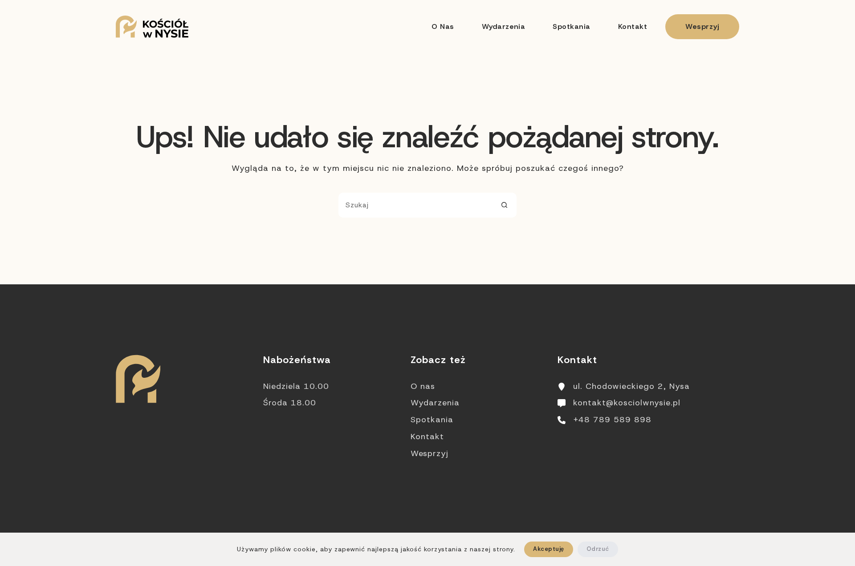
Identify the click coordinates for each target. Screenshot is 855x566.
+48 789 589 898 (612, 419)
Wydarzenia (503, 26)
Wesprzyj (702, 26)
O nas (443, 26)
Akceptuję (548, 549)
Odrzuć (597, 549)
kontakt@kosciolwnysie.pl (626, 402)
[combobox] (415, 205)
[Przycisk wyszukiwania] (504, 205)
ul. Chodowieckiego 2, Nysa (631, 386)
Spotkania (571, 26)
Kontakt (632, 26)
